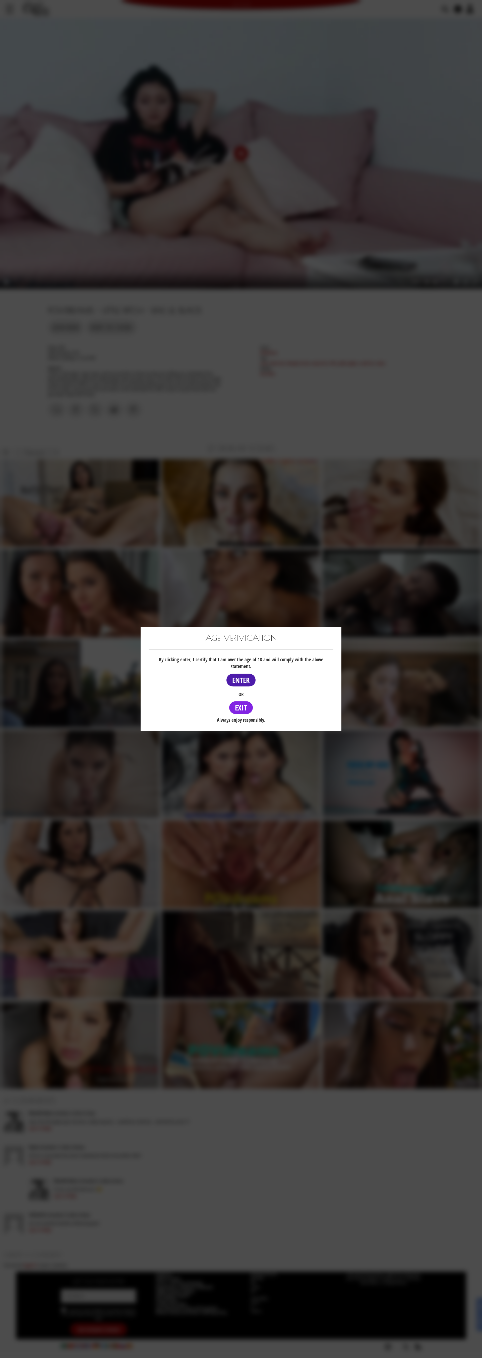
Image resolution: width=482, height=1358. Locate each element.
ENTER (241, 680)
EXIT (241, 707)
